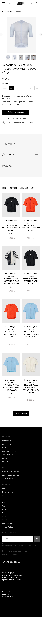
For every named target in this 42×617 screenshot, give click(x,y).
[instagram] (15, 562)
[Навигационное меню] (3, 3)
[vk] (19, 562)
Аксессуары (6, 444)
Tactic (4, 506)
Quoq (4, 509)
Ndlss (4, 488)
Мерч (4, 448)
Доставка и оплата (8, 455)
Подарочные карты (9, 451)
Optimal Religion (8, 527)
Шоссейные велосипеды (11, 472)
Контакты (5, 462)
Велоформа (7, 12)
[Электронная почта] (11, 562)
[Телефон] (3, 562)
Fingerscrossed (7, 492)
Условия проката (8, 479)
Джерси (18, 12)
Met (3, 513)
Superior (5, 520)
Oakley (4, 499)
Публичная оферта (9, 555)
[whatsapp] (7, 562)
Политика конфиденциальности (14, 551)
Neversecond (7, 524)
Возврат (5, 458)
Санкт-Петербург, (8, 573)
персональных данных (27, 546)
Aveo (4, 516)
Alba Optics (6, 495)
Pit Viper (5, 503)
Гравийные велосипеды (10, 475)
